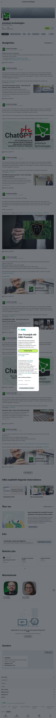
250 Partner (30, 360)
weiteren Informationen (26, 373)
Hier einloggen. (21, 355)
